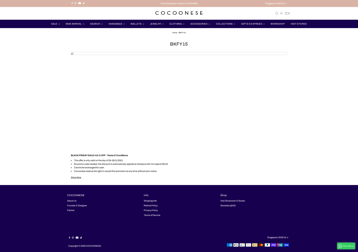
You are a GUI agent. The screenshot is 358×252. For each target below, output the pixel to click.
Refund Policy (151, 205)
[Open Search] (276, 13)
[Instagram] (75, 3)
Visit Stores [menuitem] (299, 24)
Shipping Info (150, 201)
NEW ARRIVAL (74, 24)
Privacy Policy (151, 210)
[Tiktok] (83, 3)
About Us (71, 201)
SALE (54, 24)
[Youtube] (79, 3)
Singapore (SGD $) (275, 3)
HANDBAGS (116, 24)
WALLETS (136, 24)
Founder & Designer (77, 205)
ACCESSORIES (199, 24)
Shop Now (76, 177)
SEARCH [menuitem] (95, 24)
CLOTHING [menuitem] (175, 24)
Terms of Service (152, 215)
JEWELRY (156, 24)
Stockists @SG (228, 205)
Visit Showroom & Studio (232, 201)
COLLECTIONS (224, 24)
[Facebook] (72, 3)
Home (174, 33)
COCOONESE (93, 246)
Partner (71, 210)
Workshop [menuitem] (278, 24)
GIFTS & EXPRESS (251, 24)
